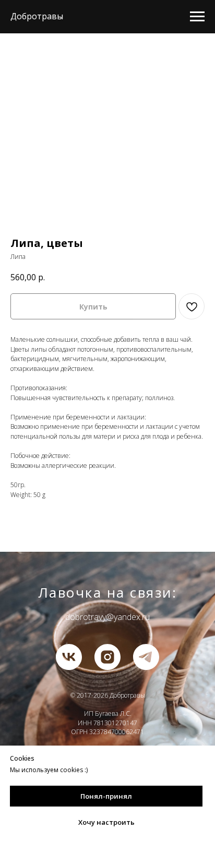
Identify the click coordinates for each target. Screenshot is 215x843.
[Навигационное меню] (197, 16)
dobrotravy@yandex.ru (107, 617)
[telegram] (146, 657)
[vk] (69, 657)
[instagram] (107, 657)
